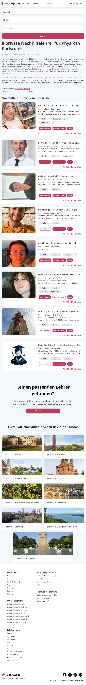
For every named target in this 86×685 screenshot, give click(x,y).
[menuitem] (26, 3)
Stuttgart (53, 71)
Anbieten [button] (36, 3)
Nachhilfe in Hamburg (15, 71)
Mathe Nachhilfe (36, 78)
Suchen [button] (26, 3)
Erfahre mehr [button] (50, 3)
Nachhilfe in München (33, 71)
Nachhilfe (5, 54)
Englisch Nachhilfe (51, 78)
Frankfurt (45, 71)
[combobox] (43, 20)
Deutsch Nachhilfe (65, 78)
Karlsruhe (29, 54)
